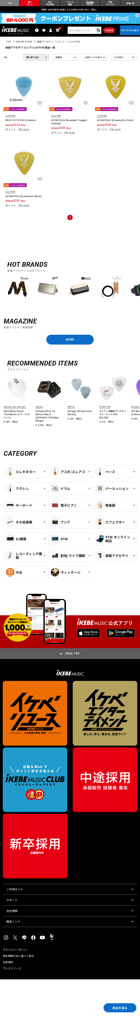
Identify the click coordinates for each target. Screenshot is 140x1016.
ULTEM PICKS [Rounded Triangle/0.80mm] (69, 121)
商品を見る (119, 1008)
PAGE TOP (72, 653)
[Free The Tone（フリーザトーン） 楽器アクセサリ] (110, 288)
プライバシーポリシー (16, 949)
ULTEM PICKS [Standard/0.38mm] (23, 196)
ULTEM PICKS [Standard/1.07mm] (115, 120)
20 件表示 (118, 57)
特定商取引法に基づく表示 (18, 956)
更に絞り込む (32, 57)
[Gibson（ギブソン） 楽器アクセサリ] (48, 288)
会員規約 (8, 962)
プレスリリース (12, 968)
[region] (70, 289)
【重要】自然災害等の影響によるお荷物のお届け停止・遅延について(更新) (70, 9)
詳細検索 (109, 30)
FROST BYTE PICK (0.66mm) (20, 120)
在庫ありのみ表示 (93, 57)
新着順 (58, 57)
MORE (70, 339)
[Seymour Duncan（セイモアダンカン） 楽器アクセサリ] (79, 288)
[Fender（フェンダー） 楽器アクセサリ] (17, 288)
